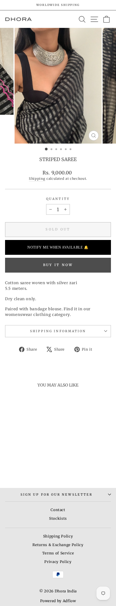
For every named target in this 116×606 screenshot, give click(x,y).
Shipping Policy (58, 536)
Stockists (58, 518)
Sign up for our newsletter (57, 495)
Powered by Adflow (58, 601)
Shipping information (58, 331)
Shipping (37, 178)
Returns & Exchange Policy (57, 545)
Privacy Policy (57, 561)
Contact (58, 510)
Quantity (58, 199)
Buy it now (58, 265)
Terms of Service (58, 553)
